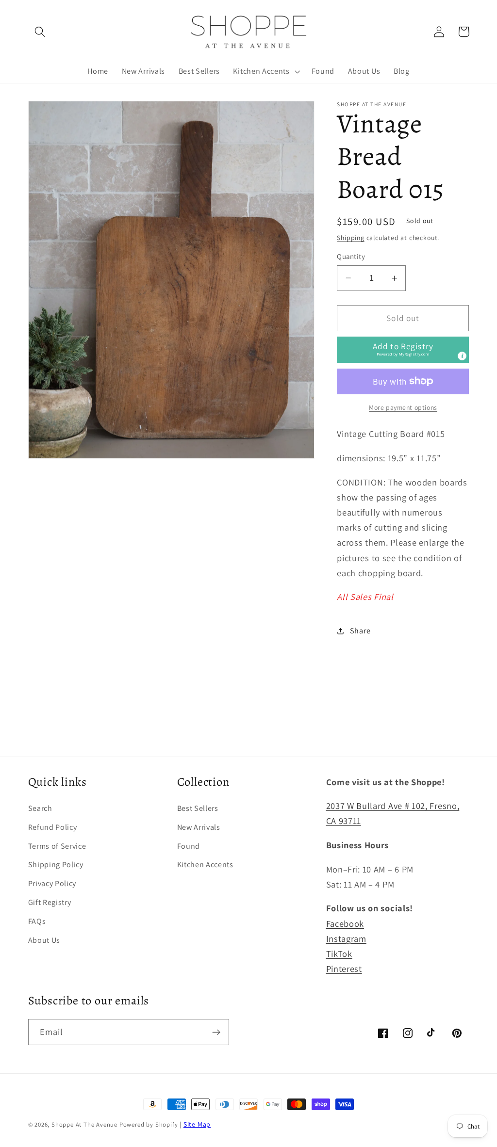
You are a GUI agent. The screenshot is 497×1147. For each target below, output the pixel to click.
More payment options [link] (403, 407)
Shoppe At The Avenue (85, 1124)
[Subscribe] (216, 1032)
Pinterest (344, 968)
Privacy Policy (52, 883)
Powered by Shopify (148, 1124)
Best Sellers (197, 808)
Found (188, 846)
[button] (40, 31)
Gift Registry (49, 902)
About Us (44, 940)
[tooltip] (462, 356)
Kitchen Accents (205, 864)
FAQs (37, 921)
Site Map (197, 1124)
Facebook (345, 923)
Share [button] (360, 631)
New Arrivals (198, 827)
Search (40, 808)
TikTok (339, 953)
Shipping (350, 237)
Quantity (351, 256)
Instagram (346, 938)
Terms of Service (57, 846)
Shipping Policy (55, 864)
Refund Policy (52, 827)
